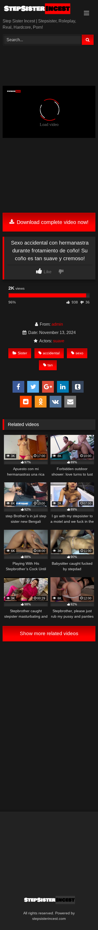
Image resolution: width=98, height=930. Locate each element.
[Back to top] (82, 914)
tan (50, 365)
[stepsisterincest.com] (40, 10)
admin (57, 324)
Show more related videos (49, 633)
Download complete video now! (52, 222)
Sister (22, 353)
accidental (51, 353)
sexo (79, 353)
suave (58, 341)
